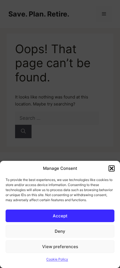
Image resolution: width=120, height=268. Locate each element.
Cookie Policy (57, 259)
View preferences (60, 246)
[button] (111, 168)
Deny (60, 231)
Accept (60, 215)
